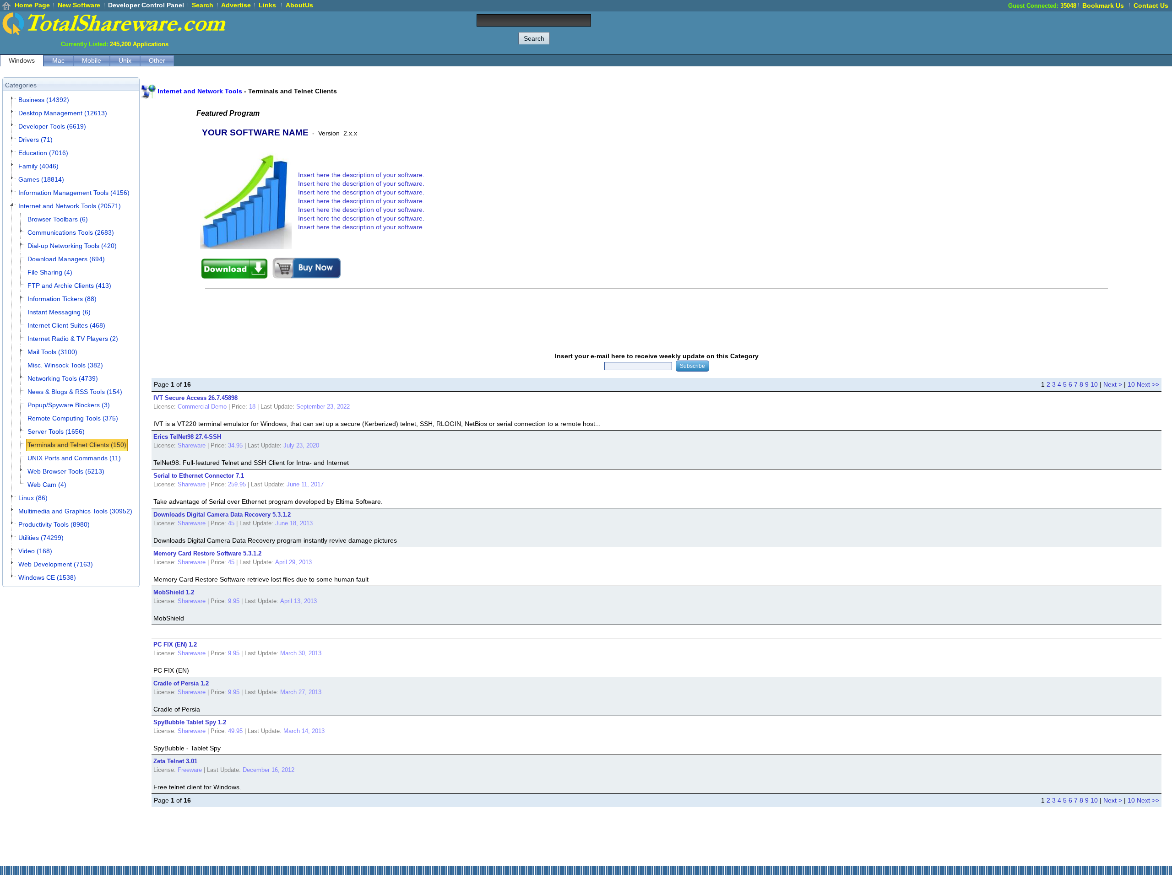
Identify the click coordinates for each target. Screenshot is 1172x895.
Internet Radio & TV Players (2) (72, 338)
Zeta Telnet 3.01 (175, 761)
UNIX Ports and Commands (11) (74, 458)
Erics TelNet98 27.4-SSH (187, 436)
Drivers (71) (35, 139)
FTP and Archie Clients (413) (69, 285)
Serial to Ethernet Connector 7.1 (198, 475)
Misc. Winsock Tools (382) (65, 365)
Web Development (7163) (55, 564)
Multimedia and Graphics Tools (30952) (75, 511)
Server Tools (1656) (56, 431)
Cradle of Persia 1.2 (181, 683)
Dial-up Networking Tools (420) (72, 245)
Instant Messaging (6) (59, 312)
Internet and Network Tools (199, 91)
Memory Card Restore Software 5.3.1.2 (207, 553)
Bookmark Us (1103, 5)
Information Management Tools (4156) (74, 192)
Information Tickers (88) (62, 298)
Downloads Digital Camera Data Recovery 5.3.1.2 (222, 514)
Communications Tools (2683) (70, 232)
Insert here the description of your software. (361, 174)
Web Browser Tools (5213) (65, 471)
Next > (1112, 384)
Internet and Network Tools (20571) (69, 206)
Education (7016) (43, 152)
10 (1094, 384)
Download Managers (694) (66, 259)
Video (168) (35, 551)
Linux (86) (33, 497)
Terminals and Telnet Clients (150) (76, 444)
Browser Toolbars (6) (57, 219)
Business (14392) (43, 99)
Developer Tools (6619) (52, 126)
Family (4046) (38, 166)
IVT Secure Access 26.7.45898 (195, 397)
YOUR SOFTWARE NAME (255, 132)
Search (202, 5)
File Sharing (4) (49, 272)
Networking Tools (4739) (62, 378)
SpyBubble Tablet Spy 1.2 (189, 722)
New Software (79, 5)
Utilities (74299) (41, 537)
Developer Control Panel (146, 5)
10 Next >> (1143, 384)
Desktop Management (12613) (62, 113)
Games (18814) (41, 179)
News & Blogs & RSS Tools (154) (74, 391)
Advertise (236, 5)
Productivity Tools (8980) (54, 524)
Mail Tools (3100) (52, 352)
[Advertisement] (1005, 32)
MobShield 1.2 (173, 592)
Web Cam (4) (46, 484)
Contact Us (1151, 5)
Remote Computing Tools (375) (72, 418)
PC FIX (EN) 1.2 (175, 644)
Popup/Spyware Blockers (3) (68, 405)
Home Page (32, 5)
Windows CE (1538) (47, 577)
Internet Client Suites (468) (66, 325)
